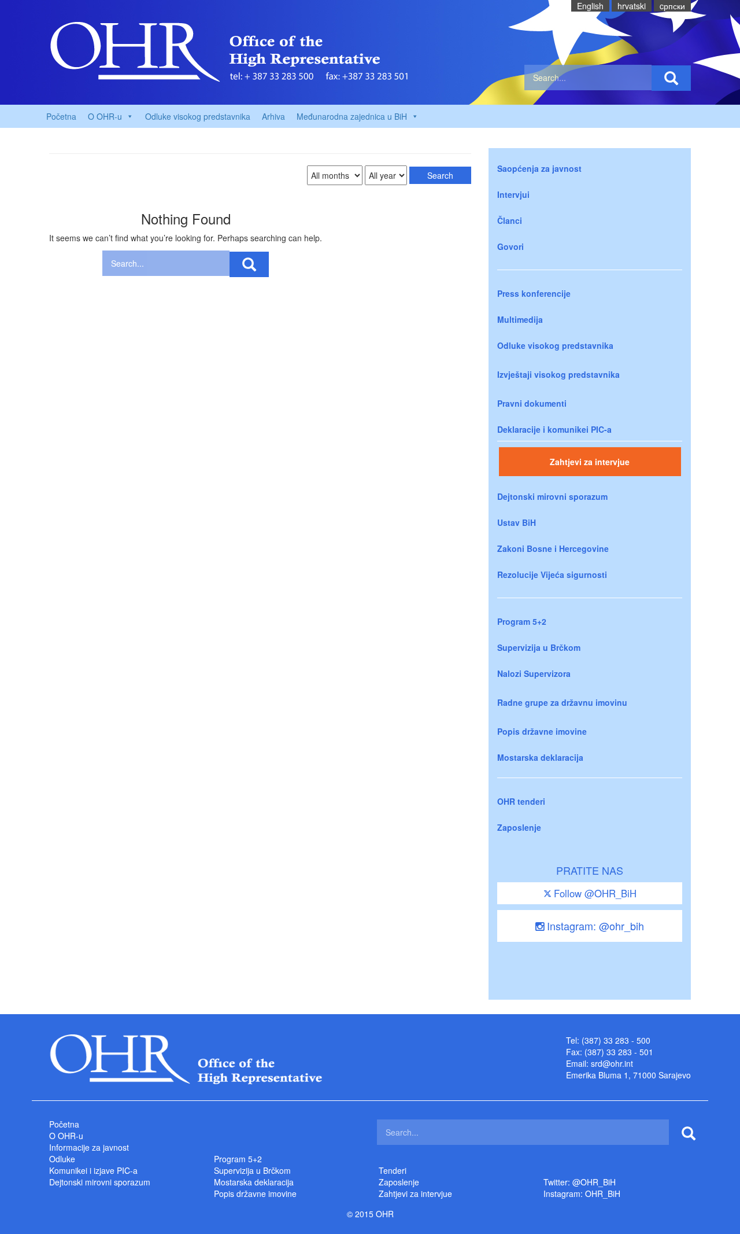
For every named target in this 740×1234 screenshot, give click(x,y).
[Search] (671, 78)
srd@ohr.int (612, 1063)
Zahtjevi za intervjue (590, 461)
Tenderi (392, 1170)
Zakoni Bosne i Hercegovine (553, 548)
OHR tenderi (521, 801)
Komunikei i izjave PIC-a (93, 1170)
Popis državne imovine (542, 731)
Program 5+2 (521, 621)
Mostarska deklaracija (540, 757)
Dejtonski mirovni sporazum (552, 496)
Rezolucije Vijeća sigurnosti (552, 574)
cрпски (672, 6)
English (590, 6)
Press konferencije (534, 293)
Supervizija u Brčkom (538, 647)
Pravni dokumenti (532, 403)
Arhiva (273, 116)
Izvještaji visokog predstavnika (558, 374)
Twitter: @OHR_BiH (579, 1182)
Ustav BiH (516, 522)
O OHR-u (66, 1135)
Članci (509, 220)
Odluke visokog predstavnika (197, 116)
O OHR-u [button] (105, 116)
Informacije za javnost (89, 1147)
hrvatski (631, 6)
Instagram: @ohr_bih (594, 925)
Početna (61, 116)
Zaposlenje (519, 827)
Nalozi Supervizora (534, 673)
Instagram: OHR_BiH (581, 1193)
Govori (510, 246)
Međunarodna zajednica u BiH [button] (352, 116)
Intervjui (513, 194)
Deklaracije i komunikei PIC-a (554, 429)
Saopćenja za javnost (539, 168)
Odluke (62, 1159)
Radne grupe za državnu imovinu (562, 702)
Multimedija (520, 319)
